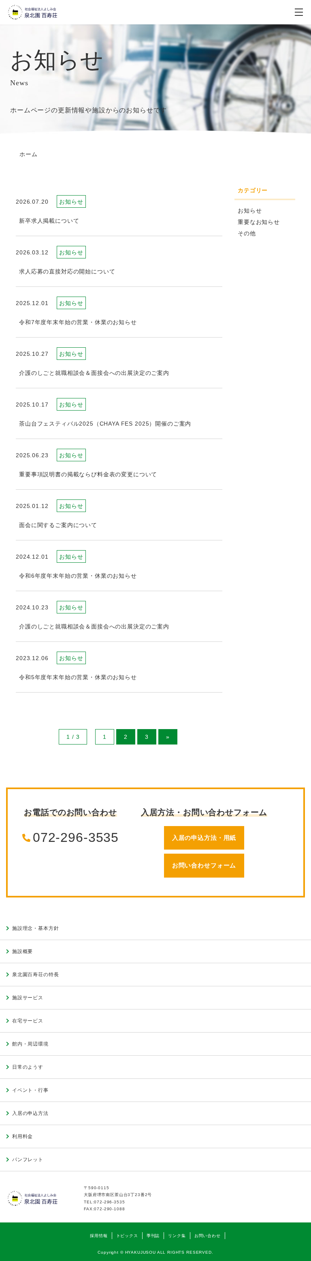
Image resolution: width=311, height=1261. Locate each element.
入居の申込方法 (30, 1113)
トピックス (127, 1235)
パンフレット (27, 1159)
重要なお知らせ (259, 222)
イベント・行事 (30, 1090)
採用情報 (98, 1235)
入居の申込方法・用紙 (204, 837)
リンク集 (176, 1235)
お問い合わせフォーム (204, 865)
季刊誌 (153, 1235)
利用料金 (22, 1136)
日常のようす (27, 1067)
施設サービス (27, 998)
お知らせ (250, 210)
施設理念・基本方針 (35, 928)
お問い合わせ (207, 1235)
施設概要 (22, 951)
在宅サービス (27, 1021)
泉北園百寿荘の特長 (35, 974)
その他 (247, 233)
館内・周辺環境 (30, 1044)
